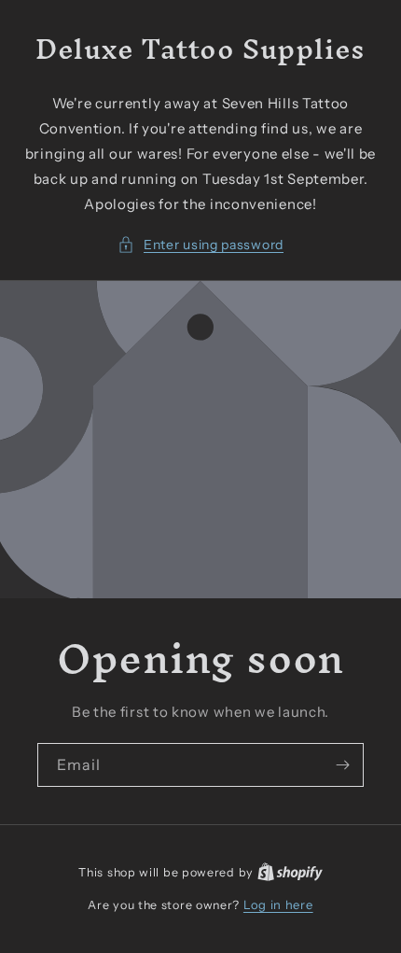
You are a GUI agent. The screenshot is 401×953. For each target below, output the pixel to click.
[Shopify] (290, 871)
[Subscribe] (342, 765)
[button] (200, 245)
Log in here (278, 904)
